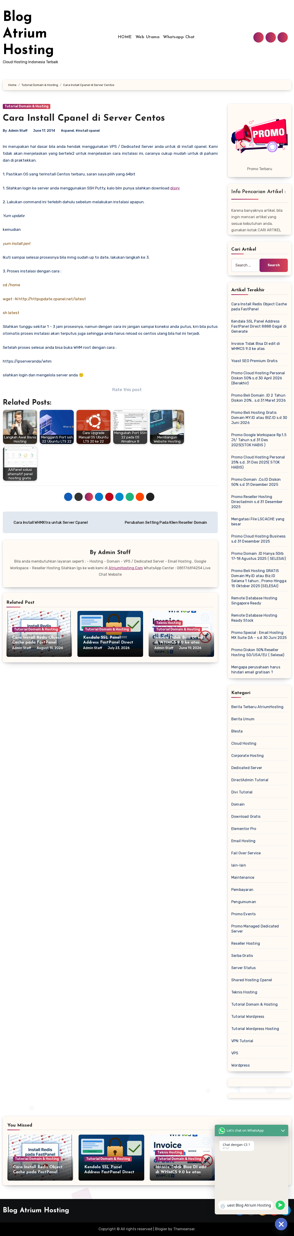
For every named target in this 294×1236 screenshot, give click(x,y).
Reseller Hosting (245, 943)
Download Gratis (245, 816)
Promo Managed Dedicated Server (255, 928)
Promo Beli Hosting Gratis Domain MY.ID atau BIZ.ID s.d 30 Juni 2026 (259, 417)
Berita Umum (242, 719)
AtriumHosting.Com (126, 568)
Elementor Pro (243, 829)
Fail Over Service (246, 853)
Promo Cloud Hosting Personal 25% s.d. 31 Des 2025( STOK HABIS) (258, 462)
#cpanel (67, 131)
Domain (238, 804)
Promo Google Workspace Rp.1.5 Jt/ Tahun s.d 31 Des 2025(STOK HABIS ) (258, 440)
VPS (234, 1053)
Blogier (161, 1229)
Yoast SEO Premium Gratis (254, 361)
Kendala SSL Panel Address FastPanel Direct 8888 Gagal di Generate (108, 643)
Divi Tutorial (242, 792)
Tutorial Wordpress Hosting (255, 1029)
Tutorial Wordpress (247, 1016)
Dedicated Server (246, 768)
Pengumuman (243, 902)
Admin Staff (17, 131)
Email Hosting (243, 841)
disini (175, 188)
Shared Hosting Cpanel (251, 980)
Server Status (243, 968)
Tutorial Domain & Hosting (26, 106)
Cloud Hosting (244, 743)
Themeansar (184, 1229)
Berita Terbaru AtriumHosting (257, 707)
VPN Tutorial (242, 1041)
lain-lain (238, 865)
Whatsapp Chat (179, 37)
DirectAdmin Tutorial (249, 780)
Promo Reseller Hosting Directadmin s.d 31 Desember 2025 (257, 502)
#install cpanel (88, 131)
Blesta (237, 731)
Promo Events (243, 914)
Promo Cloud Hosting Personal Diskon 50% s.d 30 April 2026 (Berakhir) (258, 378)
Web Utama (148, 37)
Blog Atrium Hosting (28, 34)
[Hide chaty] (281, 1224)
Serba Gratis (242, 955)
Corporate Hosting (247, 755)
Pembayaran (242, 889)
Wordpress (240, 1065)
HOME (125, 37)
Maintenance (242, 877)
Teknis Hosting (168, 623)
